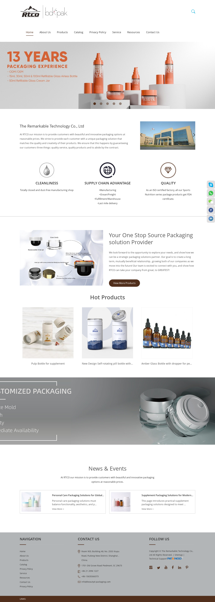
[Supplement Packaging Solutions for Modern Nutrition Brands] (120, 502)
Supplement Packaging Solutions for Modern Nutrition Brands (168, 495)
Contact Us (152, 32)
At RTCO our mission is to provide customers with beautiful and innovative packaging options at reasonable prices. (107, 479)
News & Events (107, 468)
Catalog (78, 32)
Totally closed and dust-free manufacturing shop (47, 190)
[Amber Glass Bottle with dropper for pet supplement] (167, 332)
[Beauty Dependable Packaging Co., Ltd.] (167, 149)
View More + (58, 509)
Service (116, 32)
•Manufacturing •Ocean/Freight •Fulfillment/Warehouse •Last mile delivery (107, 196)
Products (62, 32)
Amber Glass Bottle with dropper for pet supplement (167, 363)
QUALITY (168, 183)
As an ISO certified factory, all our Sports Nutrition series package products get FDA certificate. (168, 194)
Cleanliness (47, 183)
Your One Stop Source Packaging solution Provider (151, 238)
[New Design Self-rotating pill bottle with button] (107, 332)
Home (29, 32)
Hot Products (107, 297)
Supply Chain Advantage (108, 183)
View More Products (124, 283)
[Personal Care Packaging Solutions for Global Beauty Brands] (31, 502)
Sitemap (179, 554)
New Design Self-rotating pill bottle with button (107, 363)
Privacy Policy (97, 32)
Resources (133, 32)
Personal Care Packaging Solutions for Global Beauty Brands (78, 495)
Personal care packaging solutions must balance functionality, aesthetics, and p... (74, 502)
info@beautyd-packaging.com (96, 581)
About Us (45, 32)
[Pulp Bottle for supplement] (48, 332)
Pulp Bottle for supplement (48, 363)
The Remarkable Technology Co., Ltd (52, 126)
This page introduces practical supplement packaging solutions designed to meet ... (165, 502)
